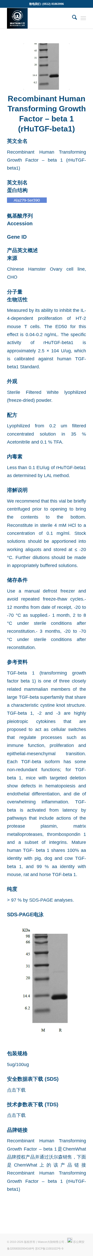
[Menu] (83, 18)
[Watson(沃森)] (38, 18)
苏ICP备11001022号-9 (49, 1248)
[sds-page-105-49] (46, 66)
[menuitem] (72, 18)
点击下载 (16, 1090)
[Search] (72, 18)
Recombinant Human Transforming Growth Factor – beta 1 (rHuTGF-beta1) (46, 1181)
